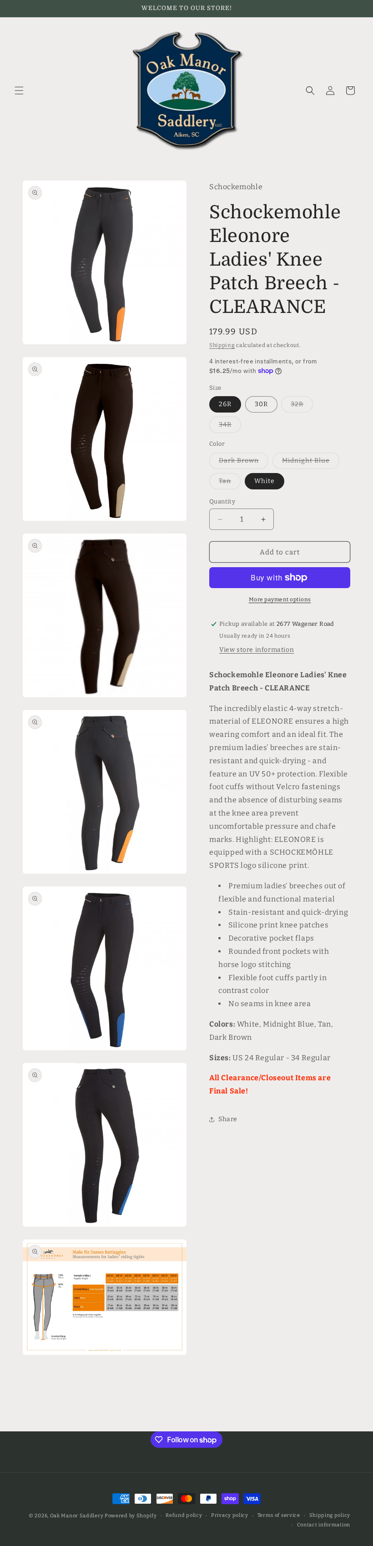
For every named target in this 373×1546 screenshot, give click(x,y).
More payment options (280, 599)
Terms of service (278, 1515)
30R (261, 404)
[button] (19, 91)
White (264, 481)
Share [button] (227, 1119)
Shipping (222, 345)
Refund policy (184, 1515)
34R (230, 426)
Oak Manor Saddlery (77, 1516)
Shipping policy (330, 1515)
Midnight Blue (310, 462)
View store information (256, 650)
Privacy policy (229, 1515)
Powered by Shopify (131, 1516)
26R (225, 404)
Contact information (323, 1525)
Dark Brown (243, 462)
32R (302, 406)
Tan (230, 483)
